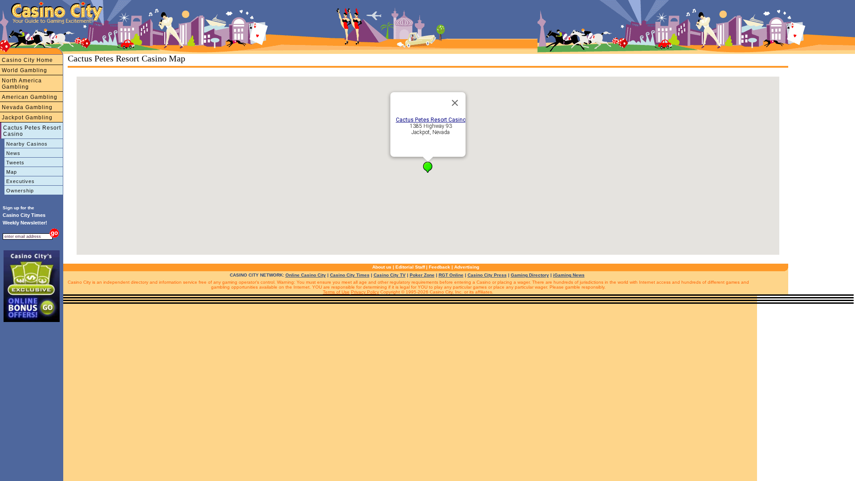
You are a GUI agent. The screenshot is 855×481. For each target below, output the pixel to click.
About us (381, 267)
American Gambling (29, 97)
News (13, 153)
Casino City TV (390, 275)
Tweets (15, 162)
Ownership (20, 190)
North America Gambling (22, 83)
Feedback (439, 267)
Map (11, 172)
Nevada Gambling (27, 107)
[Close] (455, 103)
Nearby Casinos (27, 144)
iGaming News (569, 275)
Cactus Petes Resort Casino (32, 131)
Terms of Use (336, 291)
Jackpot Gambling (27, 117)
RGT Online (451, 275)
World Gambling (24, 70)
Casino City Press (487, 275)
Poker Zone (422, 275)
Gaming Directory (530, 275)
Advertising (466, 267)
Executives (20, 181)
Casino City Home (27, 60)
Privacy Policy (365, 291)
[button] (427, 167)
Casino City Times (350, 275)
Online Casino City (305, 275)
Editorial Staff (410, 267)
